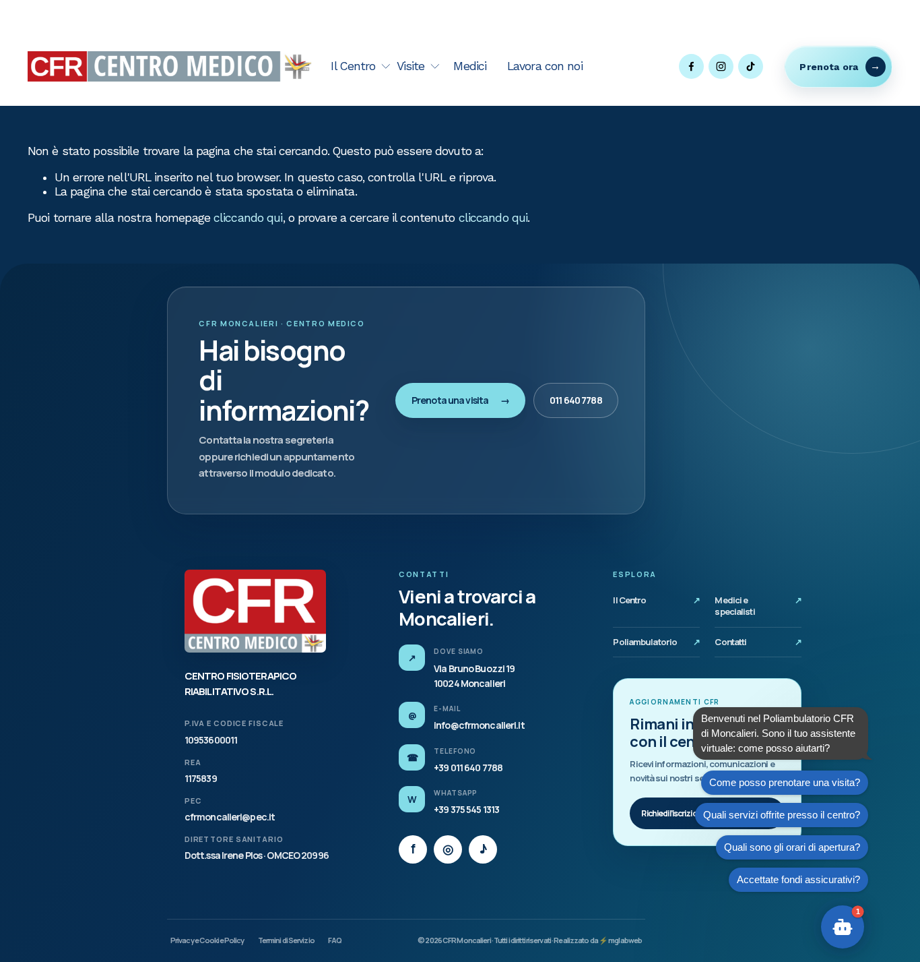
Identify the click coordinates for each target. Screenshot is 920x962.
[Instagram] (721, 66)
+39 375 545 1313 (466, 809)
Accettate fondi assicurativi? (798, 879)
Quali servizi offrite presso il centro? (781, 814)
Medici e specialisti (758, 606)
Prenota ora (828, 66)
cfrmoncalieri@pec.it (230, 816)
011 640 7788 (575, 400)
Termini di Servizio (286, 940)
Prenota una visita (460, 400)
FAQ (334, 940)
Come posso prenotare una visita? (784, 782)
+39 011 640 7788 (468, 767)
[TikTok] (750, 66)
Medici (469, 66)
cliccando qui (248, 217)
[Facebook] (691, 66)
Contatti (758, 642)
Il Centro (656, 600)
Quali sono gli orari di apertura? (792, 847)
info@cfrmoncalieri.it (479, 725)
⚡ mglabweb (620, 940)
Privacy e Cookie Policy (207, 940)
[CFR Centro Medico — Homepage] (255, 611)
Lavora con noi (545, 66)
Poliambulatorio (656, 642)
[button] (842, 927)
